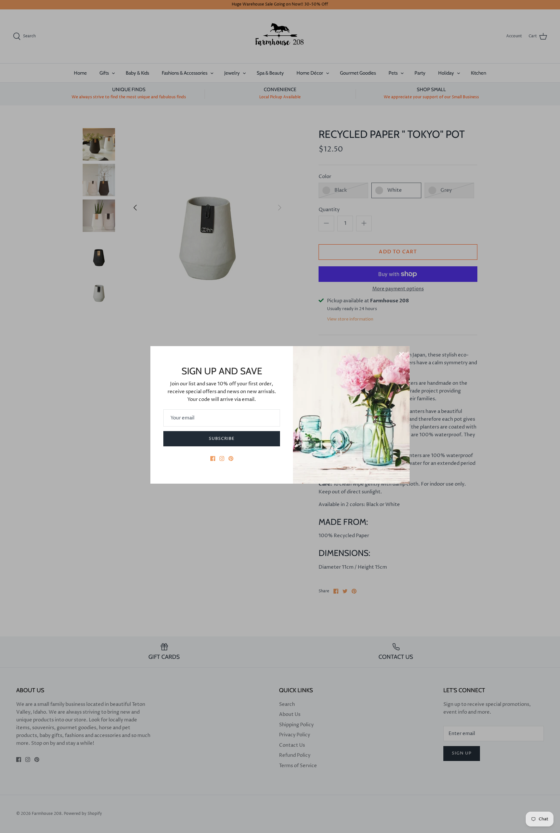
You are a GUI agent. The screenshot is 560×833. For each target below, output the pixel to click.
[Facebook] (212, 458)
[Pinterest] (230, 458)
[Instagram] (221, 458)
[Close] (401, 354)
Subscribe (222, 438)
